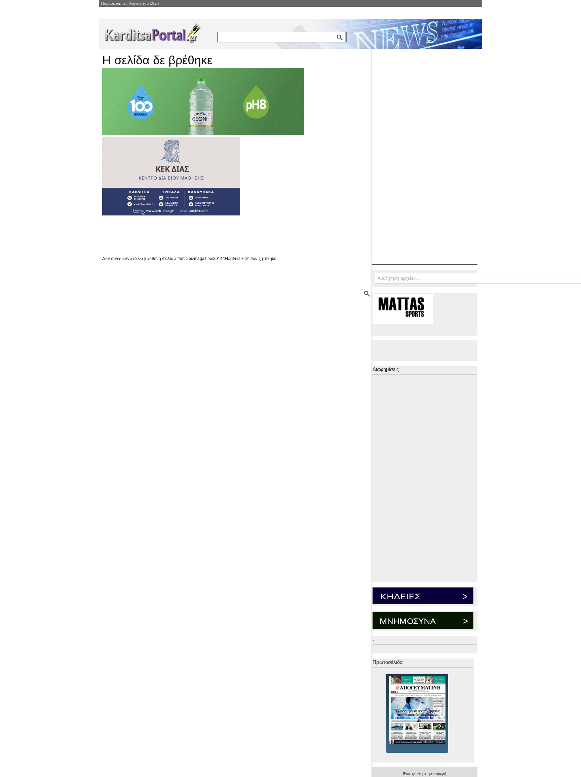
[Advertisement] (221, 235)
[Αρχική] (152, 32)
